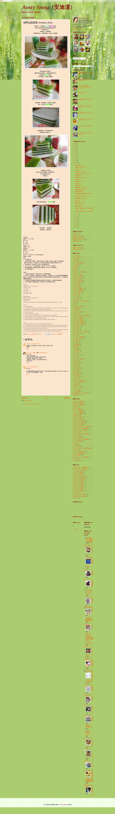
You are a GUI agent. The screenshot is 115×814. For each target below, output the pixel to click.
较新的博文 (25, 398)
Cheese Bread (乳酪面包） (78, 474)
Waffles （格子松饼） (77, 461)
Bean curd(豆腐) (76, 264)
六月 (76, 225)
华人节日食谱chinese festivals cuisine (80, 393)
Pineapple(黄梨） (76, 346)
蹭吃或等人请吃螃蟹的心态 (92, 583)
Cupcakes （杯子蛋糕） (77, 419)
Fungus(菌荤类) (76, 308)
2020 (75, 146)
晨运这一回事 (92, 610)
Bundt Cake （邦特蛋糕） (78, 410)
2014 (75, 158)
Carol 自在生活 (89, 597)
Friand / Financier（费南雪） (79, 423)
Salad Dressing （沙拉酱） (78, 358)
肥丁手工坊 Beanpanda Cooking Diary (88, 635)
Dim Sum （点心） (77, 299)
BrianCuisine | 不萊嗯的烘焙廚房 (89, 618)
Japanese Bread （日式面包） (79, 487)
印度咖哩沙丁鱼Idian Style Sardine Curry (83, 173)
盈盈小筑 (87, 731)
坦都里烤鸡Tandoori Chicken (81, 177)
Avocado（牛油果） (77, 257)
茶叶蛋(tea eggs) (78, 169)
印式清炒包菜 (78, 175)
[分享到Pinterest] (50, 334)
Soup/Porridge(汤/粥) (77, 373)
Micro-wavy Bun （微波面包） (79, 490)
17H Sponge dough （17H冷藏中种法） (81, 467)
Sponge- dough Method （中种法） (80, 494)
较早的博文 (67, 398)
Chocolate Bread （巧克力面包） (79, 476)
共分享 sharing (76, 234)
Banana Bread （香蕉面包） (78, 472)
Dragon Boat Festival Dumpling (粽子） (81, 301)
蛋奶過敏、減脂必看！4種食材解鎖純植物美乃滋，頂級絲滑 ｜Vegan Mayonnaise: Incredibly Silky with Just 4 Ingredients (89, 640)
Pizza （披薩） (76, 444)
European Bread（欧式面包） (79, 480)
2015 (75, 156)
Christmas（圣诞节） (77, 292)
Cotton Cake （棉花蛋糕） (78, 417)
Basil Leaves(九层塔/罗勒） (78, 263)
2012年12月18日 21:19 (36, 343)
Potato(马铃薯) (76, 349)
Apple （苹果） (76, 255)
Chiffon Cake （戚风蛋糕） (78, 290)
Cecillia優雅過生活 (89, 771)
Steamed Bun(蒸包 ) (77, 376)
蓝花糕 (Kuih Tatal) (79, 181)
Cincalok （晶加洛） (77, 293)
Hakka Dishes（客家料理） (78, 317)
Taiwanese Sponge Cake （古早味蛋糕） (81, 457)
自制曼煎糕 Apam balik (92, 709)
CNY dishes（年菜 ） (77, 282)
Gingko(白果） (76, 310)
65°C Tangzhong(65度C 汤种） (79, 470)
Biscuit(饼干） (76, 273)
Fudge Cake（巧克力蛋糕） (78, 424)
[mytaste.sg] (75, 529)
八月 (76, 221)
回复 (27, 348)
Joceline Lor (28, 343)
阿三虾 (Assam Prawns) (79, 204)
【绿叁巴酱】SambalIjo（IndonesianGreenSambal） (89, 733)
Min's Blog (88, 750)
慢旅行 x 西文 (88, 537)
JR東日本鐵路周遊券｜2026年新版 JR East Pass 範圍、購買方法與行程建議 (89, 540)
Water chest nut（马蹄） (78, 387)
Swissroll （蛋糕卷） (77, 455)
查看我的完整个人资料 (77, 28)
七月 (76, 223)
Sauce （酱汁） (76, 364)
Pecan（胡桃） (76, 342)
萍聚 (86, 570)
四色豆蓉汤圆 (78, 185)
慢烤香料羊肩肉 (78, 206)
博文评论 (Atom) (28, 400)
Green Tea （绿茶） (77, 313)
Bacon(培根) (75, 259)
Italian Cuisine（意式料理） (78, 322)
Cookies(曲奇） (76, 415)
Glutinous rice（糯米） (77, 311)
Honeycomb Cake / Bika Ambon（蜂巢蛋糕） (82, 426)
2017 (75, 152)
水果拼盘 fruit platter (77, 395)
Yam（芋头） (75, 389)
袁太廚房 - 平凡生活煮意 (89, 786)
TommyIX (61, 804)
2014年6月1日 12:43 (34, 366)
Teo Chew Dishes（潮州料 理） (79, 380)
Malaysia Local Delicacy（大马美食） (80, 331)
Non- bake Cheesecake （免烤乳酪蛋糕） (81, 439)
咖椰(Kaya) (77, 200)
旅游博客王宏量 (89, 557)
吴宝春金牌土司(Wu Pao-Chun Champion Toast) (84, 80)
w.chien (27, 366)
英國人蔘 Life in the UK (89, 659)
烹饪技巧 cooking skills (77, 249)
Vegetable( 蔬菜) (76, 385)
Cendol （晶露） (76, 286)
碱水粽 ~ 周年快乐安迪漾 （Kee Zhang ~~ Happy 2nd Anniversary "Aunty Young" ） (85, 87)
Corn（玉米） (76, 295)
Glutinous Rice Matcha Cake (88, 594)
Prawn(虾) (75, 353)
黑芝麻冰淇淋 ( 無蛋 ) (92, 601)
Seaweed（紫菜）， (77, 369)
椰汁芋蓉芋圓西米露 (92, 790)
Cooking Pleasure (89, 739)
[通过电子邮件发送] (45, 334)
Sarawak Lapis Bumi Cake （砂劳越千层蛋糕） (82, 448)
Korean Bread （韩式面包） (78, 489)
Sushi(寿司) (75, 378)
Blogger (66, 804)
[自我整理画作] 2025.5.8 (92, 689)
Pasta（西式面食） (77, 340)
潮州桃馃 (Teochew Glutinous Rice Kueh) (85, 107)
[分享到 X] (47, 334)
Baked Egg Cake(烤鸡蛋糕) (78, 401)
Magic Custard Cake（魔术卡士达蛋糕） (81, 433)
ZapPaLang (88, 705)
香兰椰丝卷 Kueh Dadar (80, 202)
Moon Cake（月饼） (77, 333)
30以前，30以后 (89, 685)
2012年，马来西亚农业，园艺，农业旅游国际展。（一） (84, 212)
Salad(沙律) (75, 360)
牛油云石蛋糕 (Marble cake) (80, 165)
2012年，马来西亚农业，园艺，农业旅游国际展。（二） (84, 208)
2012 (75, 162)
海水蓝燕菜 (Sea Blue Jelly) (80, 198)
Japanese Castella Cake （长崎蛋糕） (80, 430)
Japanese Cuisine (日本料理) (78, 324)
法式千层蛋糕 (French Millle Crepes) (85, 113)
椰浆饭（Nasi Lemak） (83, 93)
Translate (77, 60)
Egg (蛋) (74, 302)
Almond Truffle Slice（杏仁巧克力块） (85, 127)
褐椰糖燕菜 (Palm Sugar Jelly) (81, 187)
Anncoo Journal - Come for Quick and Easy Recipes (89, 591)
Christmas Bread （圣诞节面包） (79, 478)
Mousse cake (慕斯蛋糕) (77, 437)
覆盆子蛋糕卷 (92, 698)
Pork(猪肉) (75, 348)
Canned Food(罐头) (77, 284)
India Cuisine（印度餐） (78, 319)
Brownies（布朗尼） (77, 279)
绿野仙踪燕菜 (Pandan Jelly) (81, 189)
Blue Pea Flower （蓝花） (78, 277)
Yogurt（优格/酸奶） (77, 391)
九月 (76, 219)
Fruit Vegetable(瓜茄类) (77, 306)
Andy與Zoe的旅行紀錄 (89, 671)
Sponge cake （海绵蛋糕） (78, 453)
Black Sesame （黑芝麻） (78, 275)
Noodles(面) (75, 335)
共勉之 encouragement (77, 236)
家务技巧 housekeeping (77, 247)
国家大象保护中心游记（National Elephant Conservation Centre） (84, 194)
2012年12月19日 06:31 (42, 352)
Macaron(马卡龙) (76, 432)
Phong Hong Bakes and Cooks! (89, 546)
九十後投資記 (88, 715)
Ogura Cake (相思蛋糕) (77, 441)
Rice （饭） (75, 357)
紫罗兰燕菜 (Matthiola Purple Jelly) (82, 196)
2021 (75, 144)
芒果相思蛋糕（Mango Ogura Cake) (85, 119)
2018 (75, 150)
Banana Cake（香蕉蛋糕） (78, 403)
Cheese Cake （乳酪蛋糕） (78, 288)
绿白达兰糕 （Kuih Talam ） (81, 171)
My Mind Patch (89, 647)
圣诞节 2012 (77, 179)
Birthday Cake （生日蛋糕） (78, 272)
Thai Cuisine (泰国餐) (77, 382)
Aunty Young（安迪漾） (48, 7)
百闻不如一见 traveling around (79, 239)
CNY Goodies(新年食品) (78, 281)
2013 (75, 160)
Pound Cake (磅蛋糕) (77, 446)
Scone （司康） (76, 450)
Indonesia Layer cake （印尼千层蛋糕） (81, 428)
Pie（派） (75, 442)
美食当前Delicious (76, 241)
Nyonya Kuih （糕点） (77, 339)
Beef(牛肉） (75, 268)
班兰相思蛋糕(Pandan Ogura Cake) (85, 99)
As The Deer (88, 761)
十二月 (76, 164)
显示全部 (92, 795)
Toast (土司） (75, 498)
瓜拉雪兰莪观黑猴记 (79, 191)
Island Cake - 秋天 (92, 765)
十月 (76, 217)
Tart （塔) (75, 459)
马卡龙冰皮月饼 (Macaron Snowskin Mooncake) (85, 133)
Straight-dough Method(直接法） (79, 496)
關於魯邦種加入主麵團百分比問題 (89, 620)
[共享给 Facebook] (49, 334)
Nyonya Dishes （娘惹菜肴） (78, 337)
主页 (46, 398)
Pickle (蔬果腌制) (76, 344)
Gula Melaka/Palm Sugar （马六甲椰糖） (81, 315)
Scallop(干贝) (75, 366)
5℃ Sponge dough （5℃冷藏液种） (80, 469)
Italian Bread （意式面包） (78, 485)
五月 (76, 227)
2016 (75, 154)
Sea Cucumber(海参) (77, 367)
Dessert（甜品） (76, 297)
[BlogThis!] (46, 334)
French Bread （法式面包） (78, 481)
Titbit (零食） (75, 384)
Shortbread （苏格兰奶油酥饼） (79, 451)
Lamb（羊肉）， (76, 328)
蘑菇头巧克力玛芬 (92, 573)
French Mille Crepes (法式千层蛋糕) (80, 421)
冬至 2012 (77, 183)
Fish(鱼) (74, 304)
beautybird (88, 579)
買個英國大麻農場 (92, 718)
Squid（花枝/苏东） (77, 375)
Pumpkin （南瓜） (76, 355)
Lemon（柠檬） (76, 329)
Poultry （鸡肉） (76, 351)
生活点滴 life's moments (77, 237)
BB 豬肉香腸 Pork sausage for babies (89, 727)
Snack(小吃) (75, 371)
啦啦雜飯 (87, 624)
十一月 (76, 215)
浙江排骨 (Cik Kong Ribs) (80, 167)
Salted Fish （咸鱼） (77, 362)
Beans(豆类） (75, 266)
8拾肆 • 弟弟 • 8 (92, 627)
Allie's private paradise (88, 695)
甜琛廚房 (87, 725)
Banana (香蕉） (76, 261)
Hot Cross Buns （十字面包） (79, 483)
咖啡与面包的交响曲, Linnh (89, 607)
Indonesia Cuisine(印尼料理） (79, 320)
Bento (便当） (75, 270)
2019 (75, 148)
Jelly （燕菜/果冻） (59, 334)
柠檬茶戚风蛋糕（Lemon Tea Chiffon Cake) (85, 73)
